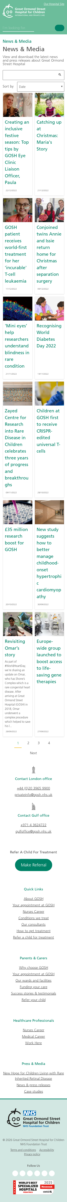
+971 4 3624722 (33, 825)
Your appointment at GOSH (33, 905)
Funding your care (33, 987)
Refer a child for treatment (33, 937)
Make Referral (33, 864)
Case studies (33, 1091)
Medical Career (33, 1036)
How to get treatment (34, 931)
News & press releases (33, 1085)
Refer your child (34, 1000)
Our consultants (33, 924)
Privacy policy (32, 1154)
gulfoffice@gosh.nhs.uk (33, 831)
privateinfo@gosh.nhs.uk (33, 795)
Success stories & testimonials (33, 993)
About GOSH (33, 898)
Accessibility (46, 1150)
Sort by (8, 86)
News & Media (17, 41)
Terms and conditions (23, 1150)
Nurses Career (33, 911)
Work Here (33, 1043)
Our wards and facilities (33, 980)
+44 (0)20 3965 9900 (33, 788)
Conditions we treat (33, 918)
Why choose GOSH (33, 967)
